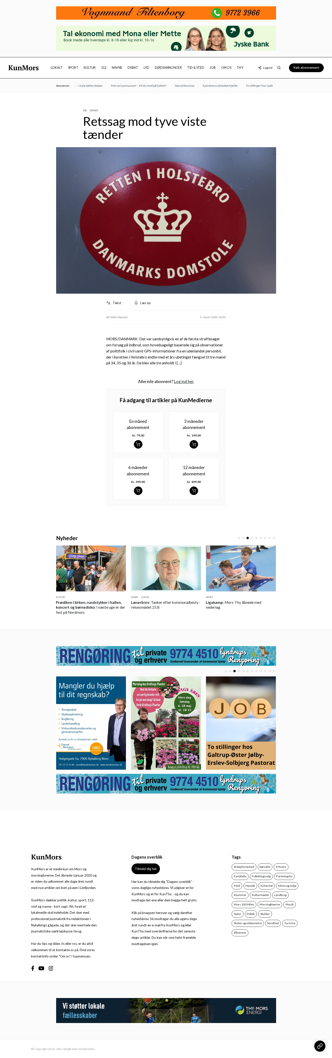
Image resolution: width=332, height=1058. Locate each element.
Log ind (267, 67)
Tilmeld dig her (146, 869)
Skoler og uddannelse (248, 923)
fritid (237, 885)
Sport (73, 67)
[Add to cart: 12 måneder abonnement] (194, 490)
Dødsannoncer (168, 67)
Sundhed (273, 923)
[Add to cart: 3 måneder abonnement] (194, 444)
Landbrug (280, 895)
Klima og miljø (287, 885)
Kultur (90, 67)
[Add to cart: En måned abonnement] (138, 444)
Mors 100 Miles (244, 904)
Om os (226, 67)
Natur (237, 914)
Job (213, 67)
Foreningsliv (284, 876)
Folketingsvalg (261, 876)
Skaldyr (265, 914)
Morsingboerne (270, 904)
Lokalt (57, 67)
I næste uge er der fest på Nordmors (90, 607)
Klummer (240, 895)
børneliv (265, 867)
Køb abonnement (306, 67)
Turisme (289, 923)
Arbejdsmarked (244, 867)
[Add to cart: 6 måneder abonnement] (138, 490)
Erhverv (281, 867)
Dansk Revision (174, 85)
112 (103, 67)
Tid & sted (195, 67)
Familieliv (240, 876)
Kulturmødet (260, 895)
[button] (239, 538)
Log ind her (184, 381)
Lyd (146, 67)
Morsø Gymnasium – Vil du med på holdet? (128, 85)
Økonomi (240, 932)
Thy (240, 67)
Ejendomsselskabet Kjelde (209, 85)
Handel (250, 885)
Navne (117, 67)
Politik (251, 914)
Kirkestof (267, 885)
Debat (133, 67)
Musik (290, 904)
